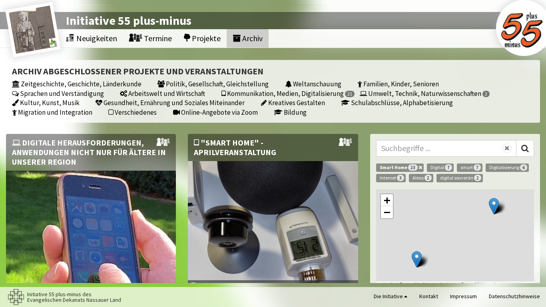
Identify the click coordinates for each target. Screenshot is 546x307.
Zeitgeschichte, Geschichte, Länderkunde (80, 84)
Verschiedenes (135, 112)
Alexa (420, 178)
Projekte (205, 38)
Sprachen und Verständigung (61, 93)
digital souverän (459, 178)
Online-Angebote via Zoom (219, 112)
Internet (391, 178)
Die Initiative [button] (389, 296)
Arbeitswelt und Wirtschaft (166, 93)
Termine (157, 38)
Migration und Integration (54, 112)
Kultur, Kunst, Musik (49, 102)
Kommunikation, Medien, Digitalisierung (289, 93)
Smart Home (397, 167)
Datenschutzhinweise (514, 296)
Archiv (252, 38)
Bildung (295, 112)
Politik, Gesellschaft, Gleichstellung (217, 84)
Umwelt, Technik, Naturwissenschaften (427, 93)
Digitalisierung (507, 167)
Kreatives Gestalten (296, 102)
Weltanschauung (316, 84)
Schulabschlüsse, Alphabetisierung (401, 102)
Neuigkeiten (96, 38)
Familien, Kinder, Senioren (400, 84)
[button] (494, 206)
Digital (440, 167)
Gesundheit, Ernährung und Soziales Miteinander (173, 102)
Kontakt (428, 296)
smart (469, 167)
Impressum (463, 296)
